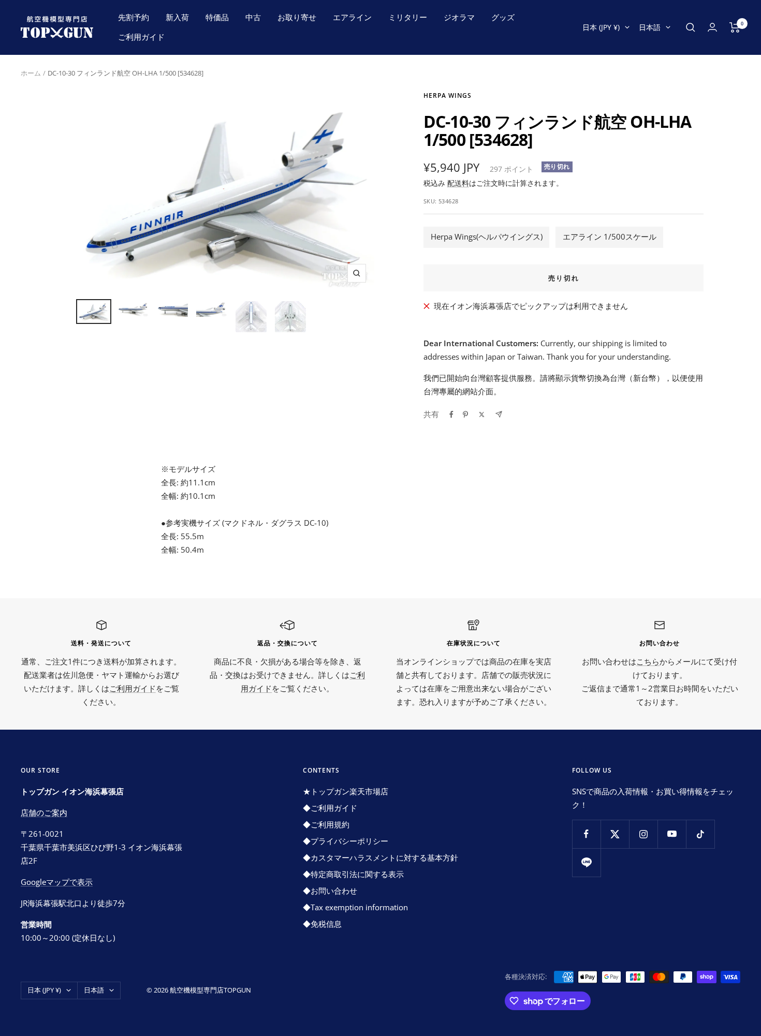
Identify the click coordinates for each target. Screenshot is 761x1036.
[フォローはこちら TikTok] (700, 834)
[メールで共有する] (498, 414)
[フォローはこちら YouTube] (671, 834)
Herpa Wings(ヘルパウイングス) (487, 236)
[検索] (690, 27)
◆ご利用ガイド (330, 808)
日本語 (650, 27)
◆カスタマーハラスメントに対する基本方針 (380, 857)
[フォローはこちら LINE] (586, 862)
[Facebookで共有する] (451, 414)
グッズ (503, 17)
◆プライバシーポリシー (345, 841)
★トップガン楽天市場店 (345, 791)
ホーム (31, 73)
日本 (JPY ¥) (601, 27)
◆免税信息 (322, 924)
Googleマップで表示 (57, 882)
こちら (648, 661)
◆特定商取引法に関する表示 (353, 874)
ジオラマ (459, 17)
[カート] (734, 27)
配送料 (458, 183)
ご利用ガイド (141, 37)
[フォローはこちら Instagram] (643, 834)
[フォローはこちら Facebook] (586, 834)
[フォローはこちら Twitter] (615, 834)
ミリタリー (407, 17)
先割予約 (133, 17)
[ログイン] (712, 27)
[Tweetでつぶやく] (481, 414)
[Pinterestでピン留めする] (465, 414)
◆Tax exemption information (355, 907)
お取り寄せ (296, 17)
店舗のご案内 (44, 812)
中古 (253, 17)
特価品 (217, 17)
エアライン (352, 17)
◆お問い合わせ (330, 890)
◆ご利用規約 (326, 824)
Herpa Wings (447, 95)
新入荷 (177, 17)
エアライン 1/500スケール (609, 236)
